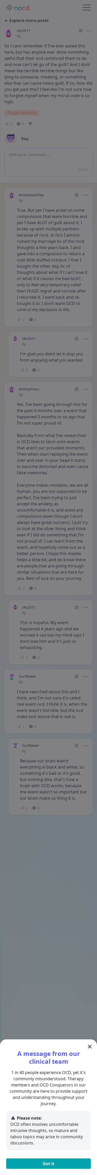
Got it (48, 1163)
